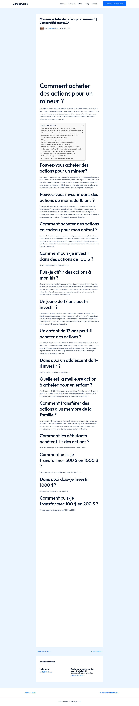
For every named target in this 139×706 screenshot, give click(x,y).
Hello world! (45, 669)
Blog (87, 4)
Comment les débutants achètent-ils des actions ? (59, 151)
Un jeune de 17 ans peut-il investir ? (54, 140)
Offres (80, 4)
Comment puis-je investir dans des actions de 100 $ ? (60, 135)
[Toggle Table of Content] (81, 125)
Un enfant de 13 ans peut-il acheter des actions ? (58, 142)
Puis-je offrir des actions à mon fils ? (54, 137)
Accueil (62, 4)
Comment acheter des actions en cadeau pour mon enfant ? (62, 133)
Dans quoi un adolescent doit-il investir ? (56, 144)
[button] (113, 3)
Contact (94, 4)
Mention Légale (30, 693)
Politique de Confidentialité (109, 693)
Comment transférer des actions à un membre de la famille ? (63, 149)
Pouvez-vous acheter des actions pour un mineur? (59, 128)
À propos (71, 4)
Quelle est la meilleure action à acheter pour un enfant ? (61, 147)
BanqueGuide (20, 3)
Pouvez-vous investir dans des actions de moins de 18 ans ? (62, 130)
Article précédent (43, 651)
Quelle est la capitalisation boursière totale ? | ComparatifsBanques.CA (82, 671)
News (50, 672)
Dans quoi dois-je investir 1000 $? (54, 156)
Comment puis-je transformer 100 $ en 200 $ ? (58, 158)
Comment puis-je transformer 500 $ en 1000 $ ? (59, 153)
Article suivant (97, 651)
